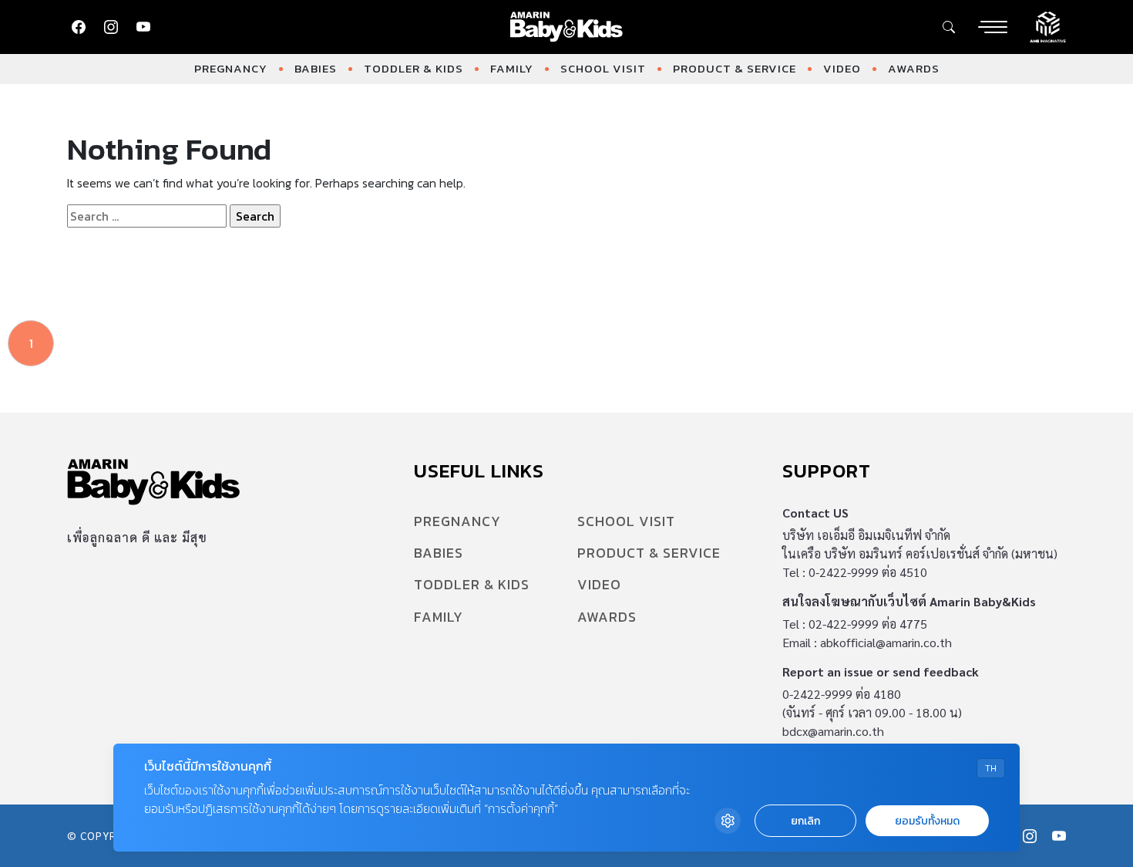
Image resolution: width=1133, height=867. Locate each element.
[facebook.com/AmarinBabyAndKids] (78, 27)
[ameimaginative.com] (1048, 25)
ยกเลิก (805, 821)
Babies (315, 68)
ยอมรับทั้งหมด (927, 821)
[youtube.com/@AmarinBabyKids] (143, 27)
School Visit (603, 68)
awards (914, 68)
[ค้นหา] (949, 27)
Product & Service (734, 68)
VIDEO (842, 68)
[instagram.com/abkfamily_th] (111, 27)
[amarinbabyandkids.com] (567, 27)
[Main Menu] (992, 27)
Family (511, 68)
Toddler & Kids (413, 68)
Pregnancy (230, 68)
